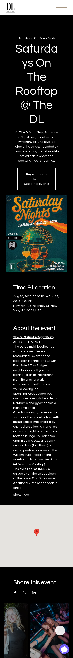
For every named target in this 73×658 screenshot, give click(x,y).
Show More (21, 494)
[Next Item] (60, 630)
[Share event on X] (24, 592)
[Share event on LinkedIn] (34, 592)
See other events (36, 183)
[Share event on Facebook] (15, 592)
